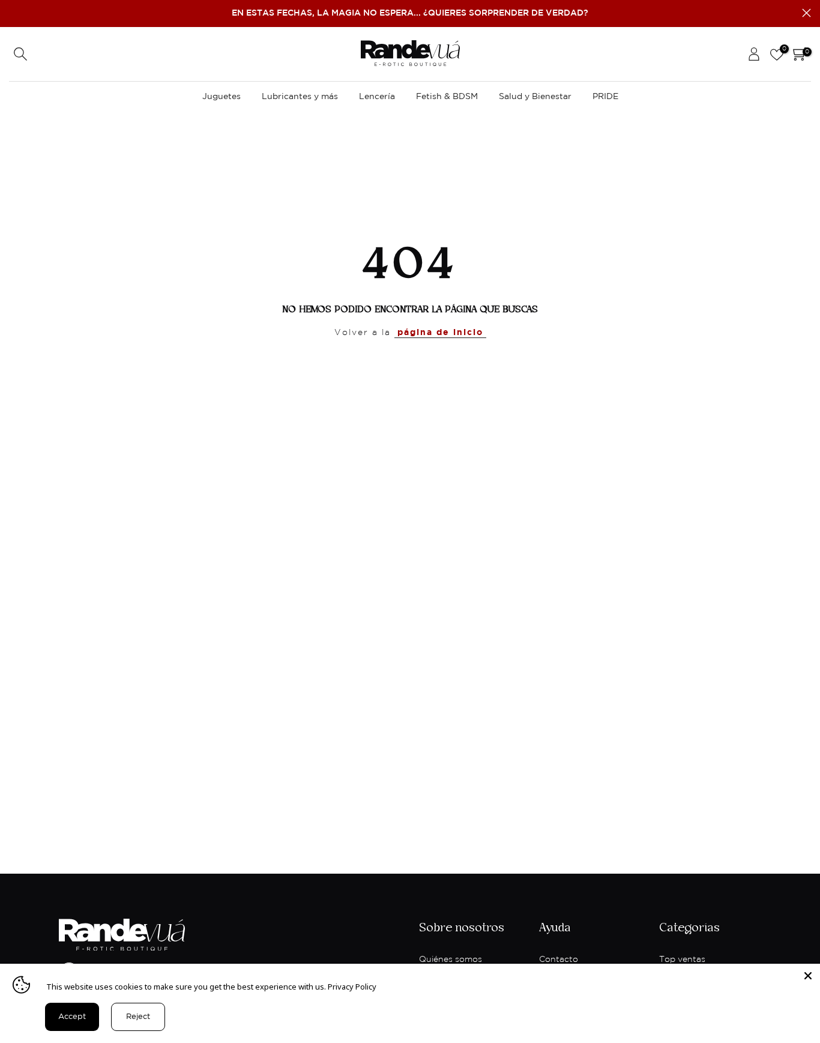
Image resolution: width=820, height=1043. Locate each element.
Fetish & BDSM (447, 96)
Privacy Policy (352, 986)
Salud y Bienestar (535, 96)
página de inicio (440, 332)
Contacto (558, 959)
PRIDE (605, 96)
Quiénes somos (450, 959)
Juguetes (221, 96)
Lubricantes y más (300, 96)
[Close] (808, 976)
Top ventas (682, 959)
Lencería (377, 96)
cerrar (13, 12)
